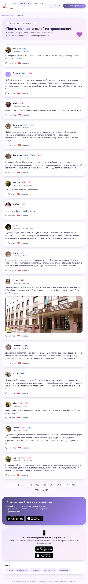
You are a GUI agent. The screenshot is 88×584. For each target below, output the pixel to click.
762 (59, 484)
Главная (13, 3)
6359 (45, 490)
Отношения (35, 570)
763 (66, 484)
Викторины (38, 3)
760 (44, 484)
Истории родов (49, 570)
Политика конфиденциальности (41, 582)
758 (30, 484)
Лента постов (25, 3)
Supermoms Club (7, 15)
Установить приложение (74, 6)
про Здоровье (64, 570)
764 (73, 484)
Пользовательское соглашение (66, 582)
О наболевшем (22, 570)
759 (37, 484)
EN (59, 6)
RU (51, 6)
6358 (37, 490)
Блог (12, 8)
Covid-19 (9, 570)
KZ (55, 6)
